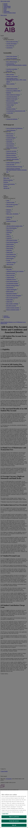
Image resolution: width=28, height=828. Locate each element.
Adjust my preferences (14, 816)
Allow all (14, 825)
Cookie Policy (5, 813)
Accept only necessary (14, 821)
